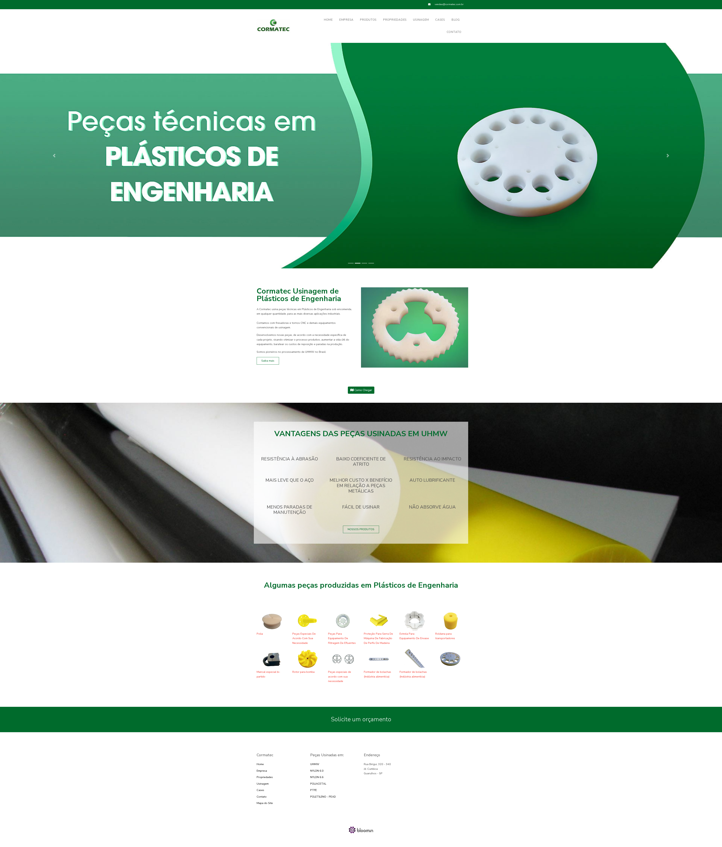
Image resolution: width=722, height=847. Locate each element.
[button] (54, 155)
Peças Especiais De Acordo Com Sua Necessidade (304, 638)
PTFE (313, 790)
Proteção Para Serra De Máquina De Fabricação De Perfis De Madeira (378, 638)
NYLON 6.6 (317, 777)
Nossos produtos (361, 529)
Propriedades (395, 20)
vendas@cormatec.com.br (449, 4)
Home (260, 764)
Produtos (368, 20)
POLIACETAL (318, 784)
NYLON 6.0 (317, 771)
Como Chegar (363, 390)
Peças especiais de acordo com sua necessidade (339, 676)
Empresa (346, 20)
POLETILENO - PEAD (323, 797)
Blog (455, 20)
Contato (454, 32)
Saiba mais (267, 361)
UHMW (314, 764)
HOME (328, 20)
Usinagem (421, 20)
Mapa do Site (265, 803)
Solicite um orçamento (361, 719)
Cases (440, 20)
